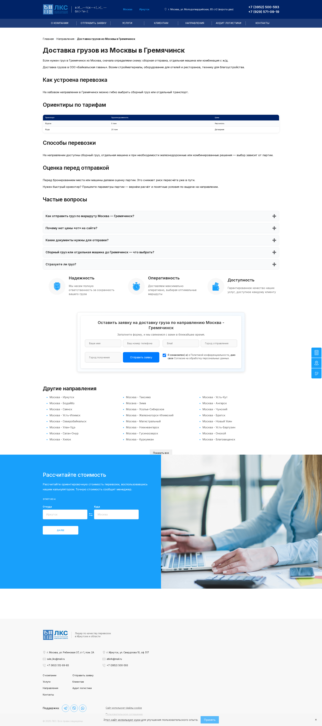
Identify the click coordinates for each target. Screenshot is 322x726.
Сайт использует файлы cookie (124, 707)
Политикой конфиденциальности (210, 354)
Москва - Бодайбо (61, 403)
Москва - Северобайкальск (67, 421)
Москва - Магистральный (143, 421)
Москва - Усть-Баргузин (218, 427)
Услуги (127, 23)
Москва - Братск (213, 415)
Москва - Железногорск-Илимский (149, 415)
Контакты (262, 23)
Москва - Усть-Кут (215, 397)
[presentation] (60, 530)
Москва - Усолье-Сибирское (145, 409)
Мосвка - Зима (136, 403)
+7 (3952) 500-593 (263, 7)
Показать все (161, 452)
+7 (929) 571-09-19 (263, 12)
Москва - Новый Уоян (217, 421)
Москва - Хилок (60, 439)
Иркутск (144, 9)
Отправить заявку (93, 23)
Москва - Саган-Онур (63, 433)
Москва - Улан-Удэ (62, 427)
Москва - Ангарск (214, 403)
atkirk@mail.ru (114, 658)
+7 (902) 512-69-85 (58, 665)
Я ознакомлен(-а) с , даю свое (201, 356)
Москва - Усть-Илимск (64, 415)
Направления (194, 23)
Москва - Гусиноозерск (142, 433)
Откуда (47, 506)
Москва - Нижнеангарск (142, 427)
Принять (210, 719)
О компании (59, 23)
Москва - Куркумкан (140, 439)
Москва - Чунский (214, 409)
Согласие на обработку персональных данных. (201, 358)
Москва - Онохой (214, 433)
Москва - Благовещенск (218, 439)
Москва (127, 9)
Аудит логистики (228, 23)
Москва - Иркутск (61, 397)
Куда (97, 506)
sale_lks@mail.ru (56, 658)
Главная (48, 39)
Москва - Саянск (60, 409)
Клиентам (161, 23)
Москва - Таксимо (138, 397)
